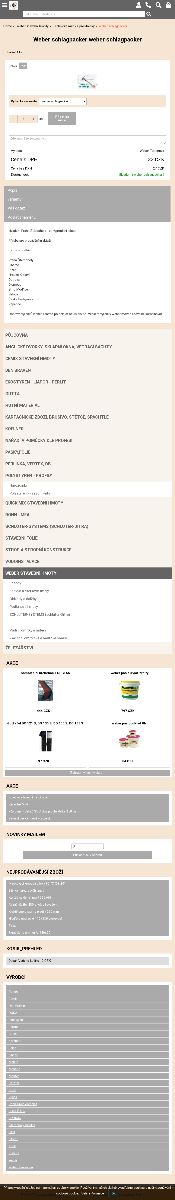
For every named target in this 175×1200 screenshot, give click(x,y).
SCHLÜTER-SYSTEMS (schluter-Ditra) (46, 526)
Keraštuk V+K (18, 804)
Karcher (14, 1041)
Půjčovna (16, 335)
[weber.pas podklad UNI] (130, 740)
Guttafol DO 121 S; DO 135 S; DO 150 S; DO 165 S (45, 723)
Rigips (13, 1097)
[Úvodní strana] (13, 5)
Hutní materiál (22, 405)
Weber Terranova (152, 151)
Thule (12, 1146)
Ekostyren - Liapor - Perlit (35, 382)
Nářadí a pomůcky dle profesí (38, 440)
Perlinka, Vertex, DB (28, 463)
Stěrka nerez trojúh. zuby (26, 890)
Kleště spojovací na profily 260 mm (34, 912)
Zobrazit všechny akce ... (87, 773)
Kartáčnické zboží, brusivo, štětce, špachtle (57, 417)
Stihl (12, 1132)
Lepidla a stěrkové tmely (29, 591)
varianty (15, 199)
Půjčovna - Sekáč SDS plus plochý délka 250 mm (44, 811)
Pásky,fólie (17, 452)
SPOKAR (15, 1118)
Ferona (14, 1027)
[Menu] (4, 5)
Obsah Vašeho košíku (24, 961)
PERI (12, 1090)
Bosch (13, 992)
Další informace (92, 1193)
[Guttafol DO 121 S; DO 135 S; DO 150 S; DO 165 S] (45, 740)
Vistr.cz (14, 1153)
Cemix (13, 999)
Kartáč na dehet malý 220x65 (30, 897)
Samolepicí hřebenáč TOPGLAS (45, 673)
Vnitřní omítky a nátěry (28, 630)
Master (14, 1076)
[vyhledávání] (161, 6)
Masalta (14, 1069)
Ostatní (14, 1083)
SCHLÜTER (17, 1111)
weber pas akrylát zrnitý (130, 673)
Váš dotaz (16, 208)
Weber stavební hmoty (31, 573)
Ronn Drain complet (23, 1104)
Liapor (13, 1055)
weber (13, 1160)
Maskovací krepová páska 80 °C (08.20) (37, 883)
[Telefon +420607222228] (150, 8)
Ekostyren (16, 1020)
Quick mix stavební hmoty (34, 503)
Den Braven (18, 370)
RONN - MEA (17, 514)
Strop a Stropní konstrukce (38, 549)
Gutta (12, 393)
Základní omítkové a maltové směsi (38, 638)
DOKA (13, 1013)
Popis (12, 190)
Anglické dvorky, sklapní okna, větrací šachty (58, 346)
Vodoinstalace (22, 561)
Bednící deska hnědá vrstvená (29, 818)
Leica (12, 1048)
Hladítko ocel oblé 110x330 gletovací (35, 919)
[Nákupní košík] (170, 6)
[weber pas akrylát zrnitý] (129, 690)
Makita (13, 1062)
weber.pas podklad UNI (129, 723)
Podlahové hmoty (24, 606)
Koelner (14, 428)
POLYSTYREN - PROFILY (28, 475)
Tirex (12, 926)
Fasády (15, 583)
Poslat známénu (22, 217)
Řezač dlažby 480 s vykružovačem (33, 904)
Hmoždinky (19, 485)
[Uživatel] (140, 6)
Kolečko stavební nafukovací (29, 797)
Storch (13, 1139)
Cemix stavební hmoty (30, 358)
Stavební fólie (21, 538)
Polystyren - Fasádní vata (30, 493)
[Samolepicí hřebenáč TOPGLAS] (45, 690)
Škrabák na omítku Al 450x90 (30, 933)
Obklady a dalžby (23, 599)
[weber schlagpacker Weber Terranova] (87, 81)
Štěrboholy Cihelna (22, 1125)
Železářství (19, 647)
